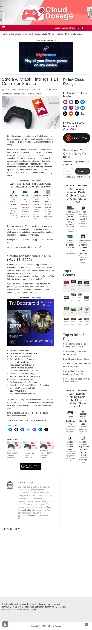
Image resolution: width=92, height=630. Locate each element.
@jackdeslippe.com (26, 516)
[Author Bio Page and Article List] (10, 485)
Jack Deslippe (11, 89)
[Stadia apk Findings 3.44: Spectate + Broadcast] (14, 445)
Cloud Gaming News (18, 34)
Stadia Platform (34, 94)
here (44, 420)
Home (4, 34)
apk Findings (34, 34)
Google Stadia (20, 94)
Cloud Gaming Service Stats (76, 359)
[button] (5, 624)
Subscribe (82, 171)
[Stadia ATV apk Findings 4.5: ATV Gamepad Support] (47, 445)
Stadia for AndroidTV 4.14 (29, 256)
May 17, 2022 (23, 89)
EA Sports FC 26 (72, 286)
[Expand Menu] (3, 28)
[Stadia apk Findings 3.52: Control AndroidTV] (30, 445)
